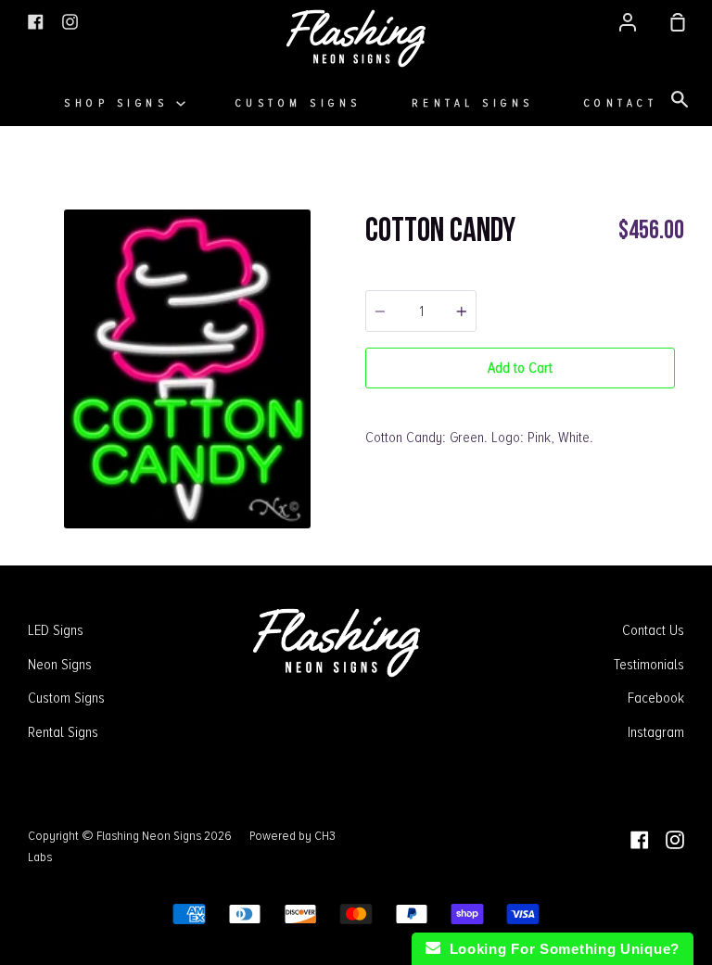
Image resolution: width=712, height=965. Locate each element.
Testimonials (649, 664)
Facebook (656, 698)
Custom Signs (298, 103)
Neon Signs (60, 664)
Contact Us (653, 630)
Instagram (656, 732)
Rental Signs (473, 103)
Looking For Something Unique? (560, 949)
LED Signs (55, 630)
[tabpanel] (187, 369)
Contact (621, 103)
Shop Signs (120, 103)
